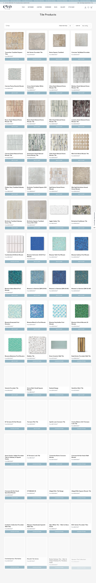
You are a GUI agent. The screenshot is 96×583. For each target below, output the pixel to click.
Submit (63, 302)
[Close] (79, 274)
